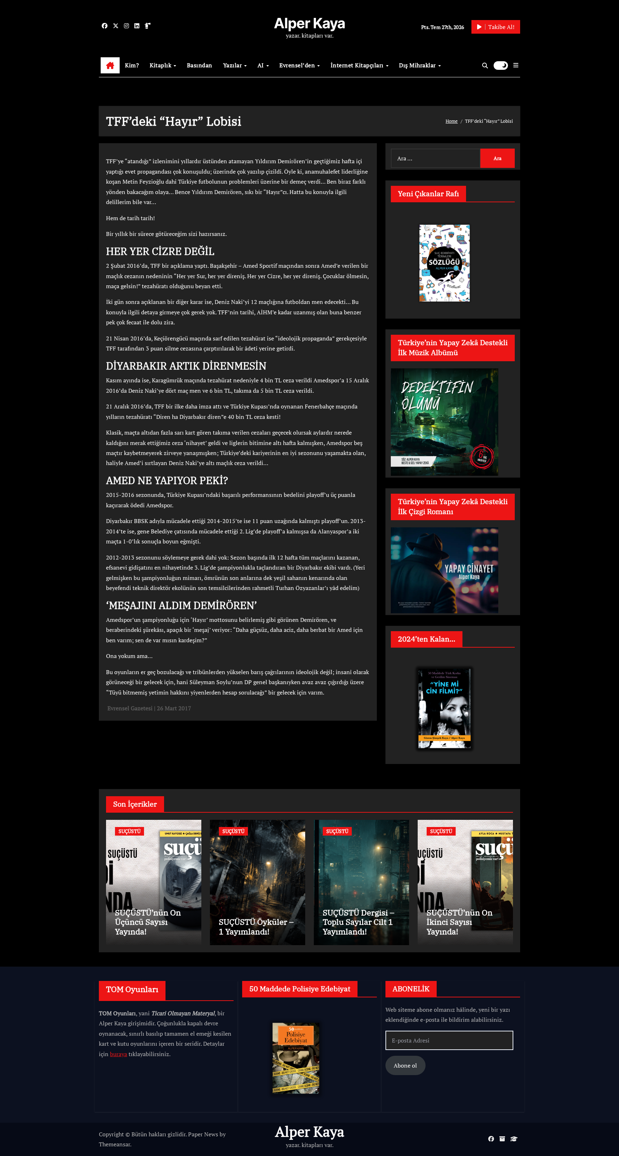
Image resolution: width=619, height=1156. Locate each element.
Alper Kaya (309, 23)
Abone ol (405, 1065)
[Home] (110, 65)
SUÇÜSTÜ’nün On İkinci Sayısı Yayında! (460, 922)
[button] (515, 65)
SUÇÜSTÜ (129, 831)
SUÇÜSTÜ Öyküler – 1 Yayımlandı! (256, 926)
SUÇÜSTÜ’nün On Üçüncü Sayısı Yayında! (148, 922)
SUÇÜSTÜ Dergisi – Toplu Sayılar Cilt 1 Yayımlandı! (358, 922)
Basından (199, 65)
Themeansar (114, 1144)
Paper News (203, 1134)
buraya (118, 1054)
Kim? (132, 65)
